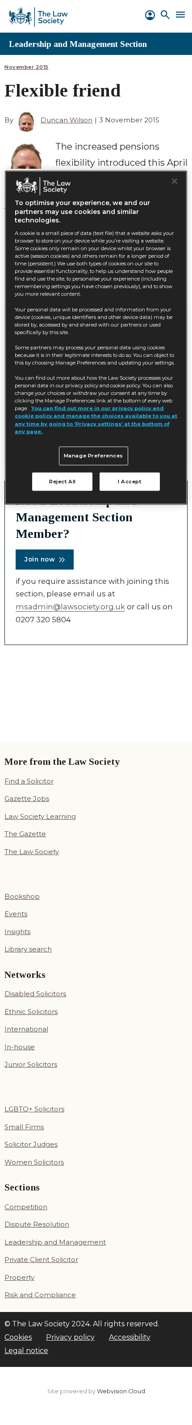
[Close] (174, 181)
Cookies (18, 1337)
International (26, 1029)
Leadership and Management (55, 1242)
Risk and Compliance (40, 1295)
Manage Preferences (93, 455)
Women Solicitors (34, 1162)
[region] (96, 337)
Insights (17, 931)
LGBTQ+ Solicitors (34, 1109)
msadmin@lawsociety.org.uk (70, 606)
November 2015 (26, 67)
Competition (25, 1207)
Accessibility (129, 1337)
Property (19, 1277)
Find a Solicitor (29, 781)
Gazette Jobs (26, 798)
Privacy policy (70, 1337)
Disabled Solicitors (35, 993)
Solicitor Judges (31, 1144)
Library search (28, 949)
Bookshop (22, 896)
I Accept (130, 481)
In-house (19, 1047)
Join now (40, 559)
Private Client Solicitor (41, 1259)
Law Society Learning (40, 816)
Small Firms (24, 1127)
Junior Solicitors (30, 1064)
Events (15, 913)
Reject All (62, 481)
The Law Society (31, 851)
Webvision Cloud (121, 1391)
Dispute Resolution (36, 1224)
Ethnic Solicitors (31, 1011)
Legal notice (26, 1350)
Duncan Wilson (66, 120)
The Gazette (25, 834)
